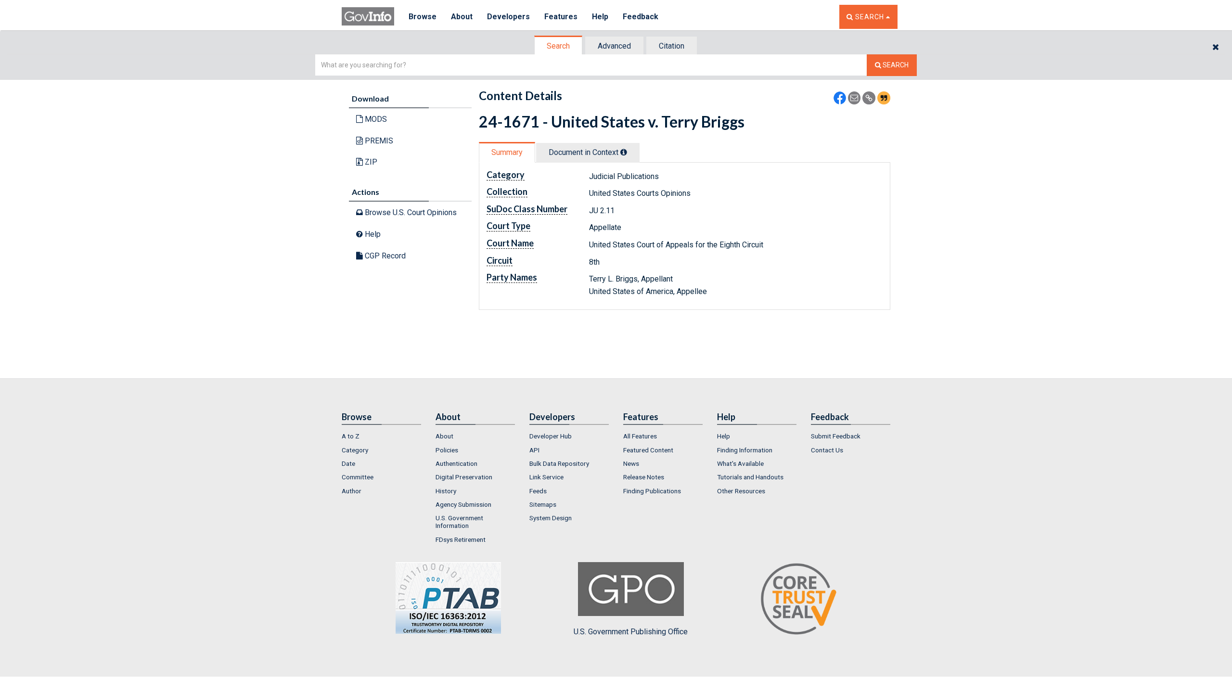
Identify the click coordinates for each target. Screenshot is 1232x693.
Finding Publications (652, 491)
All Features (640, 436)
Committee (357, 477)
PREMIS (378, 140)
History (446, 491)
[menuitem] (381, 436)
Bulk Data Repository (559, 463)
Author (351, 491)
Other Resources (741, 491)
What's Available (740, 463)
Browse (422, 16)
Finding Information (744, 450)
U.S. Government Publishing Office (631, 631)
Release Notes (643, 477)
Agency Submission (463, 504)
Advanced (614, 46)
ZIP (370, 162)
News (631, 463)
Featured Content (648, 450)
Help (600, 16)
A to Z (350, 436)
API (534, 450)
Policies (447, 450)
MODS (375, 119)
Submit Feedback (835, 436)
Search (558, 46)
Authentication (456, 463)
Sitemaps (542, 504)
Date (348, 463)
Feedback (640, 16)
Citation (671, 46)
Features (561, 16)
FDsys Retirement (461, 539)
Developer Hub (550, 436)
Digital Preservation (464, 477)
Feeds (538, 491)
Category (355, 450)
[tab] (558, 46)
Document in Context (584, 152)
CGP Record (384, 255)
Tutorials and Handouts (750, 477)
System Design (550, 518)
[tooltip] (623, 152)
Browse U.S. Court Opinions (410, 212)
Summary (507, 152)
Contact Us (827, 450)
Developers (508, 16)
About (462, 16)
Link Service (546, 477)
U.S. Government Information (459, 521)
